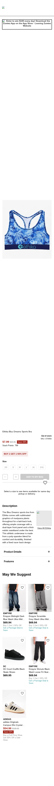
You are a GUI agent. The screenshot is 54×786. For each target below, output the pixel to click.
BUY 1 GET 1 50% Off (15, 454)
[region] (27, 229)
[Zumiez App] (27, 24)
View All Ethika (44, 528)
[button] (27, 229)
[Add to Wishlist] (22, 587)
